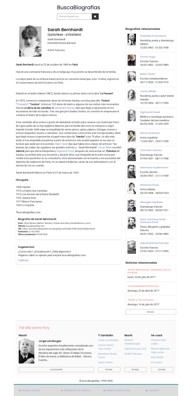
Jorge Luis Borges (108, 340)
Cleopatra (22, 104)
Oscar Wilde (105, 147)
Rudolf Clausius (133, 353)
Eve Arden (156, 362)
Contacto (153, 390)
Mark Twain (61, 143)
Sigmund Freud (65, 151)
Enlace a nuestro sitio (118, 390)
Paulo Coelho (105, 362)
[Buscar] (95, 16)
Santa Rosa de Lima (135, 348)
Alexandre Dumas (64, 107)
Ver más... (151, 312)
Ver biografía (56, 370)
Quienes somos (31, 390)
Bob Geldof (157, 357)
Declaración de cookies (77, 390)
